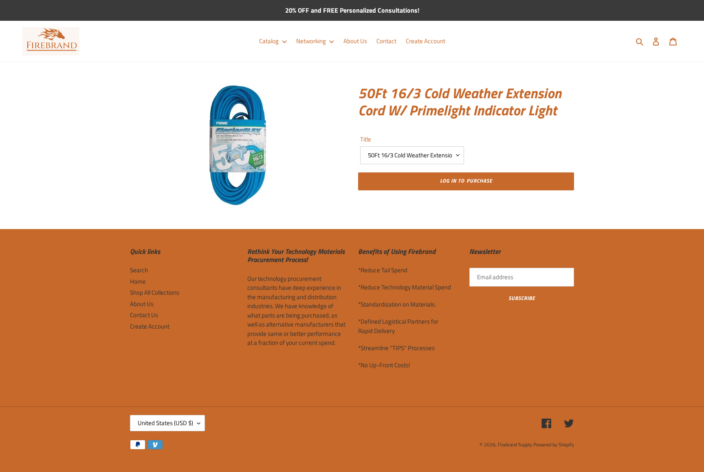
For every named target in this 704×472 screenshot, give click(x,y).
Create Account (149, 326)
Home (138, 281)
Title (365, 139)
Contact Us (144, 315)
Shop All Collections (154, 292)
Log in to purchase (466, 180)
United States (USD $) (165, 423)
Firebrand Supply (515, 444)
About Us (142, 304)
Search (139, 270)
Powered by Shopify (553, 444)
